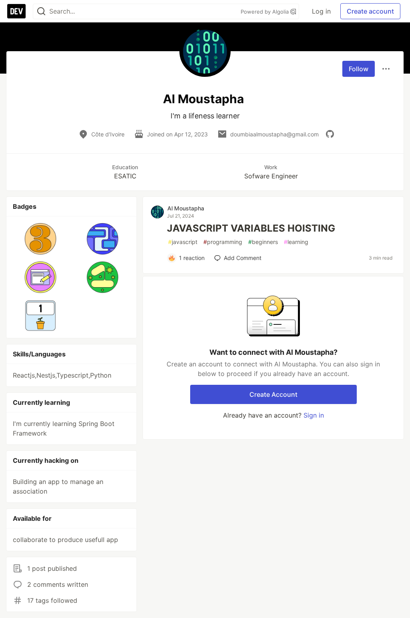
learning (296, 241)
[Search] (41, 11)
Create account (370, 11)
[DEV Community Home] (16, 11)
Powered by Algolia (265, 11)
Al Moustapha (185, 208)
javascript (182, 241)
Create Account (273, 394)
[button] (40, 239)
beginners (263, 241)
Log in (321, 11)
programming (222, 241)
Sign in (313, 415)
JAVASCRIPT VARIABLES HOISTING (251, 228)
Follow (358, 69)
